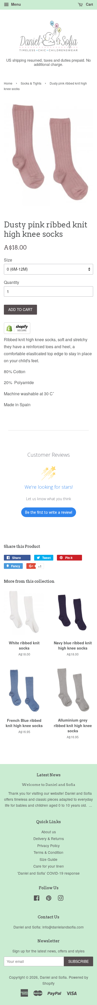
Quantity (11, 282)
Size (8, 260)
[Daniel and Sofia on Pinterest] (48, 898)
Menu (15, 4)
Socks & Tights (31, 83)
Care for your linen (48, 866)
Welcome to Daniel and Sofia (48, 785)
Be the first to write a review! (48, 512)
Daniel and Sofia (53, 977)
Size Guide (48, 859)
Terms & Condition (48, 852)
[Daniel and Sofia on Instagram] (60, 898)
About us (48, 831)
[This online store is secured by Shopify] (17, 332)
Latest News (49, 775)
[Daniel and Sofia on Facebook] (37, 898)
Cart (89, 4)
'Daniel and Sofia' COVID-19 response (48, 873)
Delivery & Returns (48, 838)
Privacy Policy (48, 845)
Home (8, 83)
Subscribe (78, 961)
